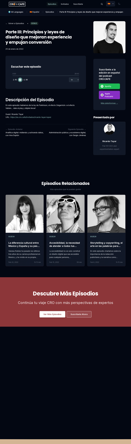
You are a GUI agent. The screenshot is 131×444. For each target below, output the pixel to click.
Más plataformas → (109, 103)
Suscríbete (78, 4)
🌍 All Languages (15, 12)
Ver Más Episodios (52, 314)
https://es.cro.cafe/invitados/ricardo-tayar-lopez (30, 117)
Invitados (65, 4)
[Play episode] (20, 80)
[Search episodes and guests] (101, 4)
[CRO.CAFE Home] (17, 4)
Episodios (52, 4)
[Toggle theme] (119, 3)
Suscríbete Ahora (79, 314)
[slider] (45, 75)
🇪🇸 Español (34, 12)
